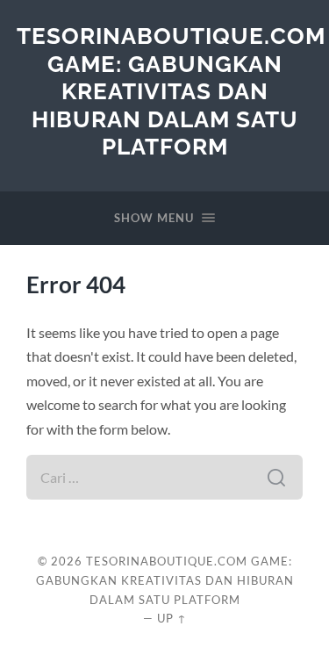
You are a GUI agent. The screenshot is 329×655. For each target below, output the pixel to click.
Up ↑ (172, 618)
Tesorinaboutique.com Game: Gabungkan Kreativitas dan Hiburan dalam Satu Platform (171, 91)
